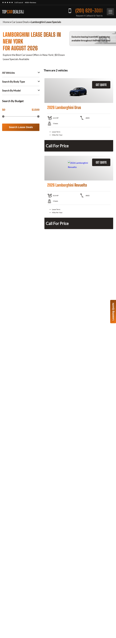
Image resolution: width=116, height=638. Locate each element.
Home (6, 21)
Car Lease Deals (20, 21)
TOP (13, 11)
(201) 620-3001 (89, 10)
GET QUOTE (101, 84)
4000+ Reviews (30, 2)
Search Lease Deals (21, 127)
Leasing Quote (113, 311)
